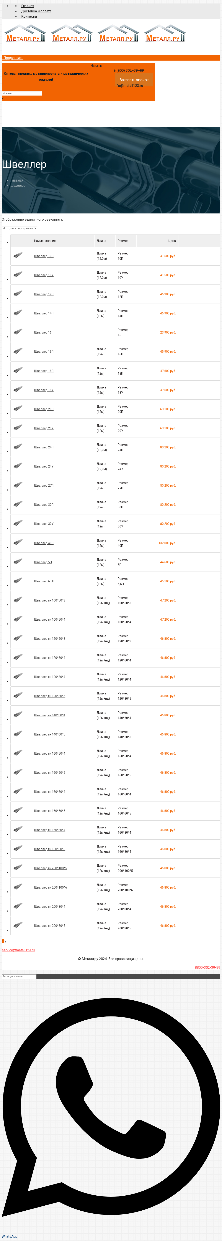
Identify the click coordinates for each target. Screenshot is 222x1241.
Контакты (29, 16)
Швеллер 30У (44, 523)
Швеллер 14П (44, 313)
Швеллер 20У (44, 428)
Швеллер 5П (43, 562)
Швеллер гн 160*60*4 (49, 791)
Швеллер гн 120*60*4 (49, 657)
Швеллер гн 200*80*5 (49, 925)
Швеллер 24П (44, 447)
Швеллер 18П (44, 371)
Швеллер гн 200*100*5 (50, 868)
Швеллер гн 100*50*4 (49, 619)
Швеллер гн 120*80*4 (49, 677)
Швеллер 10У (44, 275)
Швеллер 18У (44, 390)
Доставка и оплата (36, 11)
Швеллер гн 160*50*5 (49, 772)
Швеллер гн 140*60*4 (49, 715)
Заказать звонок (134, 80)
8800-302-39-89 (207, 967)
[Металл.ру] (95, 43)
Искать (96, 65)
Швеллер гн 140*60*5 (49, 734)
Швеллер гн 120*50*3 (49, 638)
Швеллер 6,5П (44, 581)
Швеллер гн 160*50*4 (49, 753)
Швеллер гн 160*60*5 (49, 811)
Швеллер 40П (44, 543)
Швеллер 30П (44, 504)
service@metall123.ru (18, 950)
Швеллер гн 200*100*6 (50, 887)
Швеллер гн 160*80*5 (49, 849)
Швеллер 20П (44, 409)
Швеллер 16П (44, 351)
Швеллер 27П (44, 485)
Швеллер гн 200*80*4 (49, 906)
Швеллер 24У (44, 466)
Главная (27, 6)
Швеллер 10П (44, 256)
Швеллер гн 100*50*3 (49, 600)
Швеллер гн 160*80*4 (49, 830)
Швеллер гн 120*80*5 (49, 696)
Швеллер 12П (44, 294)
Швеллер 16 (43, 332)
